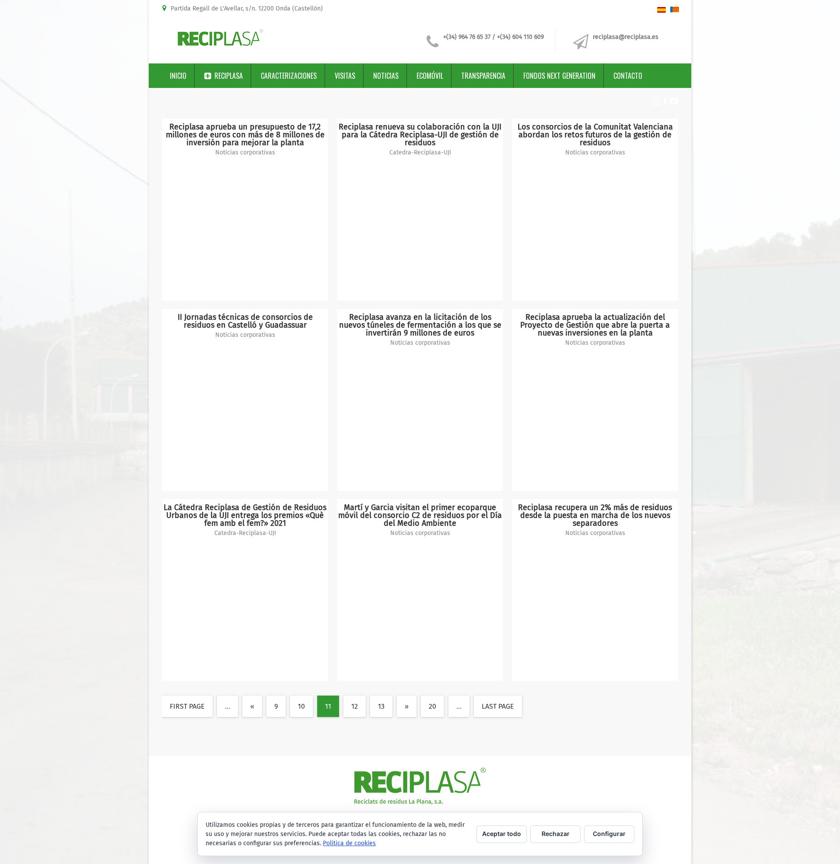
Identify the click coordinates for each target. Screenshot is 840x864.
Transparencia (483, 75)
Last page (498, 706)
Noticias (386, 75)
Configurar (609, 833)
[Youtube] (673, 102)
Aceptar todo (501, 833)
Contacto (627, 75)
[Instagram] (656, 103)
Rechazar (556, 833)
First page (187, 706)
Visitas (345, 75)
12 (354, 706)
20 (432, 706)
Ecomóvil (429, 75)
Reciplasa (228, 75)
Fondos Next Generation (559, 75)
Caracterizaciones (289, 75)
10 (301, 706)
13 (381, 706)
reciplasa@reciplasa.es (625, 37)
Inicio (178, 75)
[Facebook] (665, 103)
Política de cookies (349, 843)
